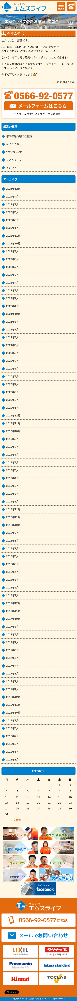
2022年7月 (12, 266)
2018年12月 (13, 509)
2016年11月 (13, 704)
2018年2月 (12, 587)
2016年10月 (13, 712)
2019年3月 (12, 485)
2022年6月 (12, 274)
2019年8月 (12, 446)
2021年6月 (12, 337)
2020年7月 (12, 368)
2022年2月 (12, 298)
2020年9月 (12, 352)
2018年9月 (12, 532)
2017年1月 (12, 689)
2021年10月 (13, 313)
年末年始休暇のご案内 (19, 136)
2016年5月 (12, 751)
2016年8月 (12, 728)
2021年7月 (12, 329)
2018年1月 (12, 595)
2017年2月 (12, 681)
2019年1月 (12, 501)
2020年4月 (12, 384)
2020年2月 (12, 399)
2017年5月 (12, 657)
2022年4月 (12, 282)
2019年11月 (13, 423)
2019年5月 (12, 470)
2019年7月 (12, 454)
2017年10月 (13, 618)
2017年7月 (12, 642)
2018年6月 (12, 556)
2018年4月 (12, 571)
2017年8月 (12, 634)
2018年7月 (12, 548)
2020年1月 (12, 407)
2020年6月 (12, 376)
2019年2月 (12, 493)
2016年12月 (13, 697)
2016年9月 (12, 720)
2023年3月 (12, 220)
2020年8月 (12, 360)
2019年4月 (12, 478)
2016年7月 (12, 736)
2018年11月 (13, 517)
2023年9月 (12, 204)
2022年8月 (12, 259)
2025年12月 (13, 188)
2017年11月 (13, 610)
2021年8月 (12, 321)
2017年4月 (12, 665)
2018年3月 (12, 579)
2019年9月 (12, 438)
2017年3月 (12, 673)
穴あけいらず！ (15, 151)
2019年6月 (12, 462)
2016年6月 (12, 743)
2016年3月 (12, 759)
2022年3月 (12, 290)
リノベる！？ (14, 159)
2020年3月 (12, 392)
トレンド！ (12, 167)
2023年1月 (12, 227)
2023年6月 (12, 212)
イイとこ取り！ (15, 144)
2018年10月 (13, 524)
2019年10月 (13, 431)
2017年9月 (12, 626)
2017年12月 (13, 603)
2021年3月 (12, 345)
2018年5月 (12, 564)
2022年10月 (13, 243)
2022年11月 (13, 235)
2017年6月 (12, 650)
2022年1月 (12, 306)
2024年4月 (12, 196)
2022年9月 (12, 251)
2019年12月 (13, 415)
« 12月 (17, 820)
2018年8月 (12, 540)
